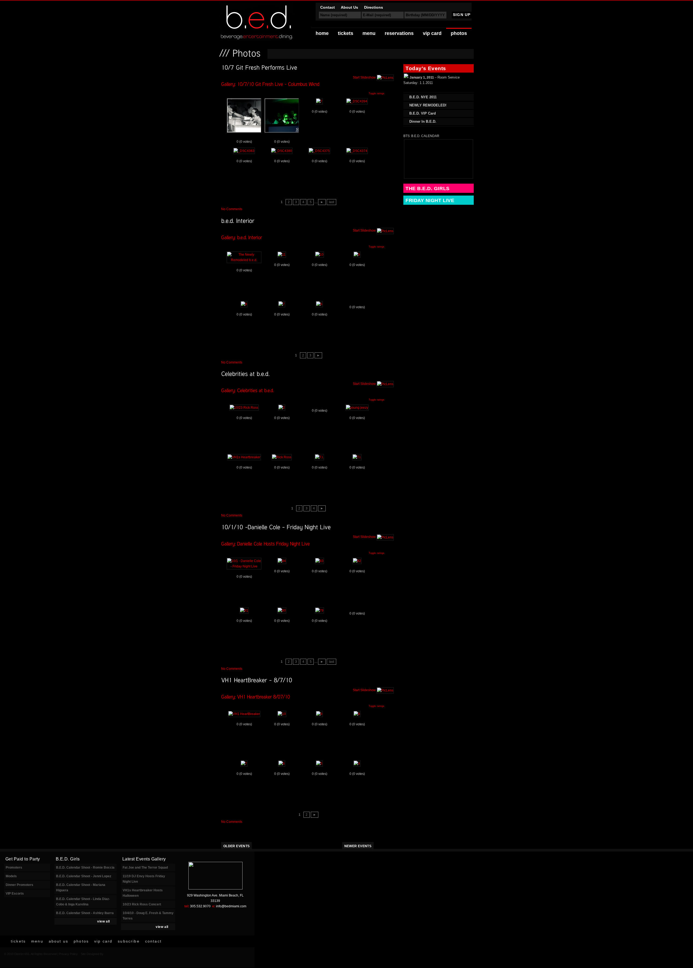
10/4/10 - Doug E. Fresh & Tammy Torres (148, 915)
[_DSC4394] (357, 101)
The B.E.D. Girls (428, 188)
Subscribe (128, 941)
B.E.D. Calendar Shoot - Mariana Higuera (80, 887)
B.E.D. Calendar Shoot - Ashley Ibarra (85, 913)
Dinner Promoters (19, 885)
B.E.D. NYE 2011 (423, 97)
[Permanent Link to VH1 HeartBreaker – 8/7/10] (256, 680)
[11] (281, 254)
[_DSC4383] (244, 151)
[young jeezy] (357, 408)
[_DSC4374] (357, 151)
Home (322, 33)
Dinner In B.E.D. (422, 121)
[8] (244, 304)
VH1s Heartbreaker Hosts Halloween (143, 893)
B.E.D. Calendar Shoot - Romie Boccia (85, 867)
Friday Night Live (430, 200)
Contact (327, 7)
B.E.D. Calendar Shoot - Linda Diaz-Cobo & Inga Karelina (83, 901)
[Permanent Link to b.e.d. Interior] (237, 220)
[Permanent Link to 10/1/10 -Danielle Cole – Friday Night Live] (276, 526)
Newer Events (357, 846)
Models (11, 876)
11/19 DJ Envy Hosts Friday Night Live (144, 878)
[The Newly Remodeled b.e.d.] (244, 260)
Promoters (14, 867)
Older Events (236, 846)
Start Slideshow (365, 77)
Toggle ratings (376, 93)
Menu (368, 33)
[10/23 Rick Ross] (244, 408)
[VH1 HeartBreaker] (244, 714)
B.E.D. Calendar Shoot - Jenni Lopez (83, 876)
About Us (349, 7)
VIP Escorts (15, 893)
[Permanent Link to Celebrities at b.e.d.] (245, 373)
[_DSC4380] (282, 151)
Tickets (345, 33)
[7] (319, 101)
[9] (357, 254)
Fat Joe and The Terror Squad (145, 867)
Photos (459, 33)
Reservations (399, 33)
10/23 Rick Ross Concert (142, 904)
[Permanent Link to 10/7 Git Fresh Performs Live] (259, 67)
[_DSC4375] (319, 151)
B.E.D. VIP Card (422, 113)
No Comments (231, 209)
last (331, 202)
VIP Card (432, 33)
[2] (281, 408)
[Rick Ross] (282, 457)
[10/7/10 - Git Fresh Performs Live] (244, 132)
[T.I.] (319, 457)
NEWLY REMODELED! (427, 105)
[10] (319, 254)
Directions (373, 7)
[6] (319, 304)
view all (103, 921)
